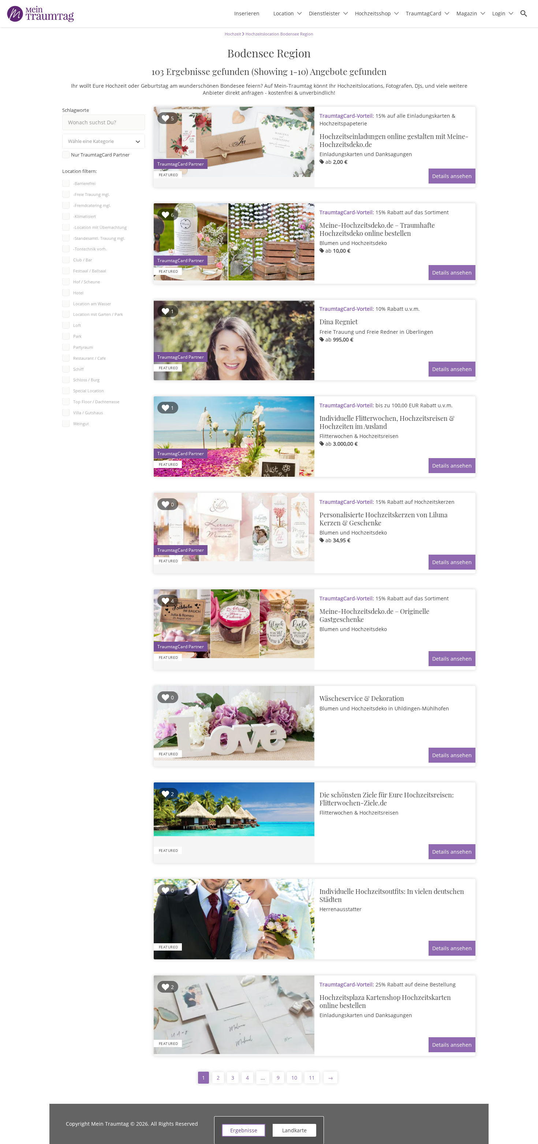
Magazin (466, 13)
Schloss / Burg (86, 379)
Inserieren (246, 13)
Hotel (78, 292)
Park (77, 336)
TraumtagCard (423, 13)
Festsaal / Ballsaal (89, 270)
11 (312, 1077)
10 (294, 1077)
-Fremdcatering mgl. (92, 205)
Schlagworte (75, 110)
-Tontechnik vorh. (90, 249)
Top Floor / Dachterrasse (96, 401)
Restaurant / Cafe (89, 358)
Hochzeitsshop (373, 13)
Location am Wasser (92, 303)
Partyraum (83, 347)
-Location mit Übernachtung (100, 227)
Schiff (78, 369)
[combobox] (103, 141)
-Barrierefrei (84, 183)
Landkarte (294, 1130)
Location (283, 13)
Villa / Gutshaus (88, 412)
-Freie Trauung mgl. (91, 194)
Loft (77, 325)
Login (498, 13)
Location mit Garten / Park (98, 314)
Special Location (88, 390)
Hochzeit (233, 34)
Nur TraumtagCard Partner (100, 155)
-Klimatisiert (84, 216)
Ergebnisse (243, 1130)
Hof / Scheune (86, 281)
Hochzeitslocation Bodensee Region (278, 34)
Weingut (81, 423)
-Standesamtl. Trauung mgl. (99, 238)
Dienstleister (324, 13)
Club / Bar (82, 260)
